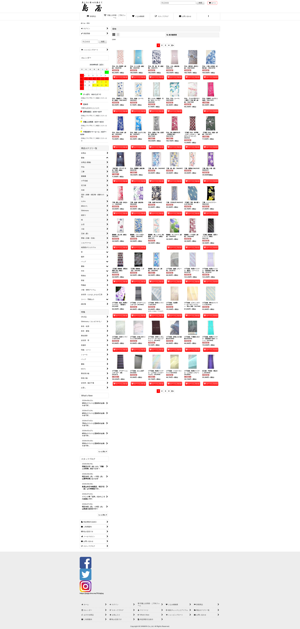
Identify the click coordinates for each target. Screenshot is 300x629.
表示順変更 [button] (173, 35)
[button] (208, 16)
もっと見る (101, 451)
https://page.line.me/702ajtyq (92, 593)
